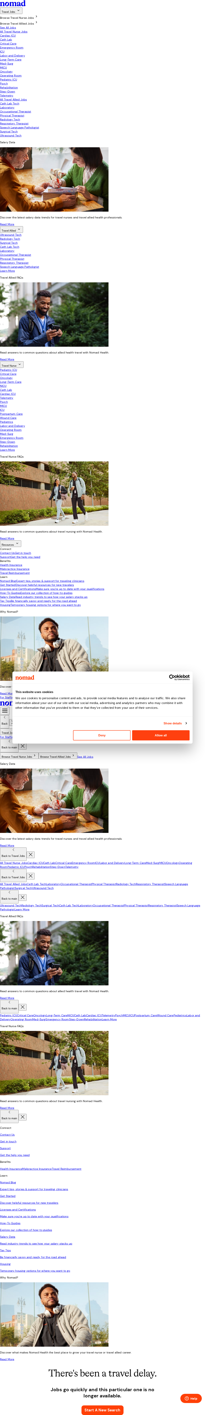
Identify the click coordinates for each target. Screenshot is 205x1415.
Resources (8, 544)
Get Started (37, 585)
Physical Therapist (12, 115)
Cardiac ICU (8, 35)
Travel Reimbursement (15, 573)
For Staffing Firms (11, 697)
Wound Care (8, 418)
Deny (102, 735)
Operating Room (11, 75)
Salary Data (44, 597)
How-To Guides (36, 593)
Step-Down (7, 91)
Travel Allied (9, 230)
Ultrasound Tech (10, 135)
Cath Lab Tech (9, 103)
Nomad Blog (42, 581)
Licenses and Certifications (52, 589)
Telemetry (6, 95)
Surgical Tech (9, 131)
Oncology (6, 71)
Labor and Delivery (12, 55)
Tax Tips (38, 601)
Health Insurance (11, 565)
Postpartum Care (11, 414)
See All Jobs (8, 27)
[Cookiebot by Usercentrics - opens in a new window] (172, 677)
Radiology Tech (10, 119)
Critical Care (8, 43)
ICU (2, 51)
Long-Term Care (10, 59)
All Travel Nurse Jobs (13, 31)
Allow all (161, 735)
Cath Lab (6, 39)
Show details (173, 723)
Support (20, 557)
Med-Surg (6, 63)
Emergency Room (11, 47)
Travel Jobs (8, 11)
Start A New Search (102, 1410)
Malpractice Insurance (14, 569)
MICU (3, 67)
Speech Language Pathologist (19, 127)
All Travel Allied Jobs (13, 99)
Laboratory (7, 107)
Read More (7, 224)
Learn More (7, 271)
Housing (40, 605)
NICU (3, 386)
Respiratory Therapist (14, 123)
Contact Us (15, 553)
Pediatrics (6, 422)
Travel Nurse (9, 365)
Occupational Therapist (15, 111)
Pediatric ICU (8, 79)
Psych (4, 83)
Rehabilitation (9, 87)
